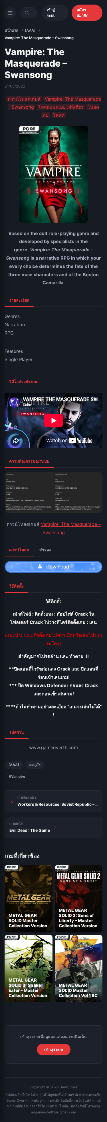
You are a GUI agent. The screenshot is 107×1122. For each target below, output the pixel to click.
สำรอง (45, 549)
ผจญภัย (35, 765)
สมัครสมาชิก (82, 12)
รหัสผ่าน (16, 732)
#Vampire (17, 776)
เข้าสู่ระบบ (51, 12)
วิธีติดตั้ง (16, 586)
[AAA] (30, 30)
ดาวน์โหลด (19, 549)
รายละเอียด (19, 300)
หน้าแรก (11, 30)
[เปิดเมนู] (10, 13)
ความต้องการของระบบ (29, 461)
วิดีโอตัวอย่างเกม (24, 381)
